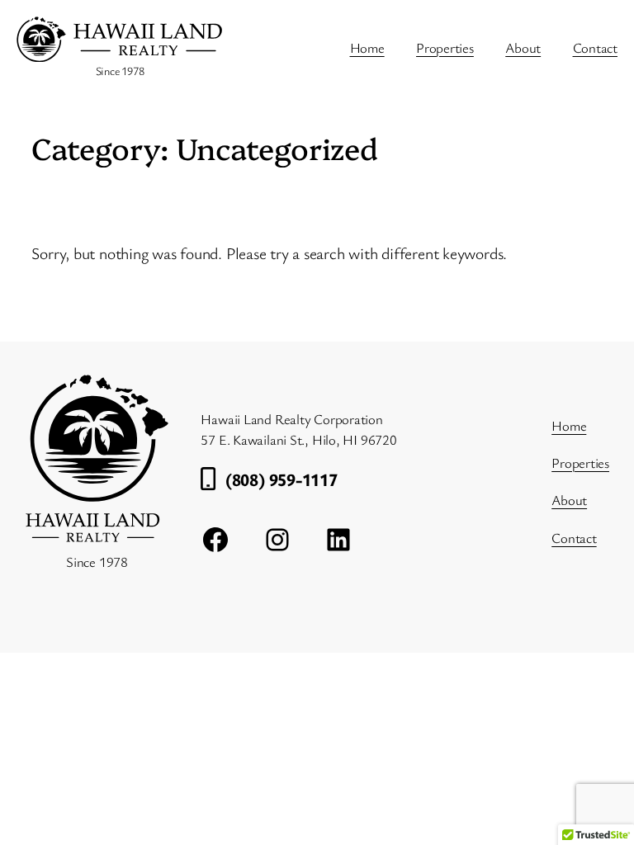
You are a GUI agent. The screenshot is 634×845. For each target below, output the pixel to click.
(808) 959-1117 (281, 479)
